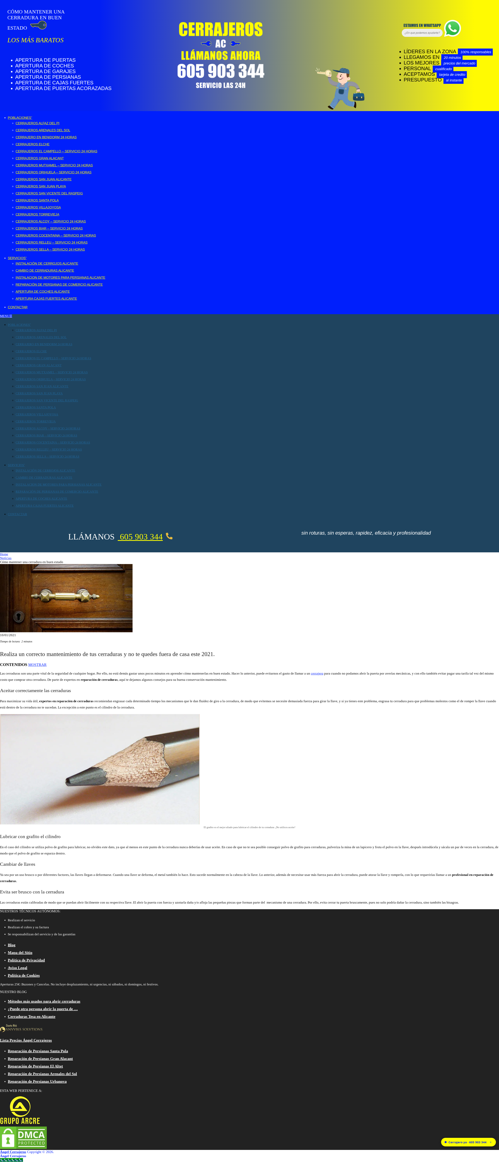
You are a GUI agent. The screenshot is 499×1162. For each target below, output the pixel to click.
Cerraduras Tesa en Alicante (31, 1016)
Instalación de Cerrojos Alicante (47, 263)
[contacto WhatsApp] (406, 36)
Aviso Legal (17, 968)
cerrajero (317, 673)
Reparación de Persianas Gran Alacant (40, 1058)
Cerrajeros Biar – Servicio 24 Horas (49, 228)
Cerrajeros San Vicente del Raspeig (49, 193)
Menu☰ (6, 316)
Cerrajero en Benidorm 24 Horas (46, 137)
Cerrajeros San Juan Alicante (44, 179)
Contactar (17, 307)
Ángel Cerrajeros (13, 1152)
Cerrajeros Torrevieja (37, 214)
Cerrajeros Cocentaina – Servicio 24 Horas (56, 235)
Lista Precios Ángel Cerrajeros (26, 1040)
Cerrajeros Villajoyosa (38, 207)
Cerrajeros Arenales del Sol (43, 130)
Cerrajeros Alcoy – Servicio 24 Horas (51, 221)
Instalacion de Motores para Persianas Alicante (60, 277)
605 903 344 (140, 536)
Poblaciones (19, 118)
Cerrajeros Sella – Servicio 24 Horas (50, 249)
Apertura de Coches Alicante (43, 292)
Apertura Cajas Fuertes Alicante (46, 299)
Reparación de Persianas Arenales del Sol (42, 1074)
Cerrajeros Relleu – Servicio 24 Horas (52, 242)
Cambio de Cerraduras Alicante (45, 270)
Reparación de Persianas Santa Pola (38, 1051)
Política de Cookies (24, 975)
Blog (11, 945)
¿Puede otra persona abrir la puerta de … (43, 1009)
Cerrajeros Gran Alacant (40, 158)
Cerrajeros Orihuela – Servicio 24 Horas (53, 172)
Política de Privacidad (26, 960)
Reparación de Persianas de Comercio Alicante (59, 285)
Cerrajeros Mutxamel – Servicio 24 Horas (54, 165)
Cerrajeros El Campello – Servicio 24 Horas (56, 151)
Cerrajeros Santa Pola (37, 200)
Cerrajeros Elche (33, 144)
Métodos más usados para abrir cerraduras (44, 1001)
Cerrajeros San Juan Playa (41, 186)
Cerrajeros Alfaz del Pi (37, 123)
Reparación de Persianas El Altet (35, 1066)
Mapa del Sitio (20, 952)
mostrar (37, 665)
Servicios (17, 258)
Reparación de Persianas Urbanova (37, 1081)
